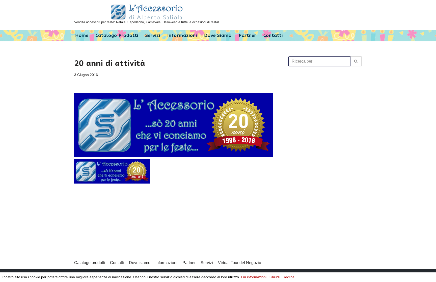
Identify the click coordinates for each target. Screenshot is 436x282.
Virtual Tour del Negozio (239, 263)
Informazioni (182, 35)
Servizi (152, 35)
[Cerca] (356, 61)
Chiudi (274, 277)
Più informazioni (253, 277)
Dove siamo (218, 35)
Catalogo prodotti (117, 35)
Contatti (273, 35)
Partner (247, 35)
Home (82, 35)
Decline (288, 277)
